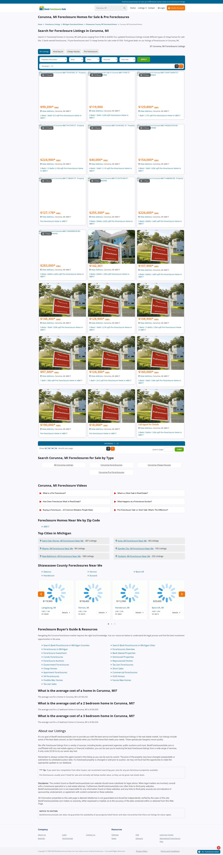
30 (49, 448)
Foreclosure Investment (55, 653)
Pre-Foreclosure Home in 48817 (53, 221)
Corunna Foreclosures (111, 465)
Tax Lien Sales (50, 684)
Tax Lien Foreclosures (123, 664)
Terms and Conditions (170, 851)
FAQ (137, 835)
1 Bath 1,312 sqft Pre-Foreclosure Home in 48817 (110, 380)
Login (162, 8)
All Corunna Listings (63, 465)
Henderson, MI (122, 607)
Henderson (48, 575)
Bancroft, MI (158, 607)
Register (41, 838)
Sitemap (115, 835)
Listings (141, 8)
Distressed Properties (123, 657)
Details (65, 612)
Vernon (93, 571)
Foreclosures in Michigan (55, 649)
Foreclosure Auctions (53, 660)
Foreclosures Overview (124, 649)
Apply (144, 59)
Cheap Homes (50, 668)
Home (133, 8)
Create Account (177, 8)
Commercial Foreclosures (125, 672)
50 (56, 448)
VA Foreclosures (51, 676)
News (114, 838)
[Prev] (177, 66)
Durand (93, 575)
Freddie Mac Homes (53, 680)
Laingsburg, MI (49, 607)
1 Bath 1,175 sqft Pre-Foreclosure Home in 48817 (159, 115)
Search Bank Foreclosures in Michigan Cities (134, 645)
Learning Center (167, 835)
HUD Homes (119, 676)
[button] (108, 624)
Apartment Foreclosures (55, 672)
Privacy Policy (142, 851)
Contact (151, 8)
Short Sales (118, 668)
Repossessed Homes (123, 660)
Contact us (90, 835)
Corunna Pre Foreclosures (111, 472)
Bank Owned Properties (124, 653)
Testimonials (67, 838)
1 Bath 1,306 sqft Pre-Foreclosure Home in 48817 (61, 380)
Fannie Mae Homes (122, 680)
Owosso (47, 571)
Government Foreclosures (56, 664)
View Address (48, 111)
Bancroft (140, 571)
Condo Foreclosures (53, 657)
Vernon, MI (83, 607)
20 (46, 448)
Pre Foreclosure (90, 51)
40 (52, 448)
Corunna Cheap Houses (159, 465)
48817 (46, 526)
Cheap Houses (73, 51)
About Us (42, 835)
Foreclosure (58, 51)
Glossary (139, 838)
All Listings (44, 51)
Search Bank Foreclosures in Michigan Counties (66, 645)
